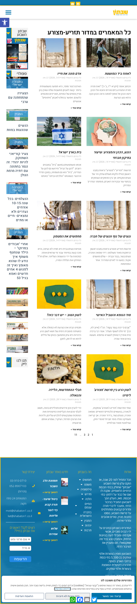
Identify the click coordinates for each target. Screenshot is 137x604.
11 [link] (75, 435)
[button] (8, 12)
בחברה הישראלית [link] (86, 514)
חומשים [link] (87, 479)
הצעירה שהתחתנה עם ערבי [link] (18, 97)
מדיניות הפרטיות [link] (62, 589)
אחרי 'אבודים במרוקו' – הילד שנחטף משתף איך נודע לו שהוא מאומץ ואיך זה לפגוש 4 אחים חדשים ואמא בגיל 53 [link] (17, 261)
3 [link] (84, 435)
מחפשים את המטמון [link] (67, 236)
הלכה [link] (88, 499)
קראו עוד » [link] (125, 104)
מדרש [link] (88, 494)
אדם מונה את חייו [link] (69, 73)
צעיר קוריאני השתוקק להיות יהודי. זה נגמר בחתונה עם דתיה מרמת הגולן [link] (17, 164)
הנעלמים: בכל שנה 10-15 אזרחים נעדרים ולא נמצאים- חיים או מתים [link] (18, 209)
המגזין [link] (88, 520)
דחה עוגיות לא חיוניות (67, 596)
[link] (4, 22)
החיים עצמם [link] (88, 505)
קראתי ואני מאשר (111, 596)
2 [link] (88, 435)
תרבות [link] (88, 530)
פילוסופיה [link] (86, 489)
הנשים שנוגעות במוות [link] (17, 127)
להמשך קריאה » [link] (50, 492)
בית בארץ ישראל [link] (69, 152)
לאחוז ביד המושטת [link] (118, 73)
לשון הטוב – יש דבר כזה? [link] (64, 315)
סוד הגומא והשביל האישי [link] (113, 315)
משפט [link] (88, 484)
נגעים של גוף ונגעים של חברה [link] (110, 236)
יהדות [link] (88, 525)
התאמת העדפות (24, 596)
